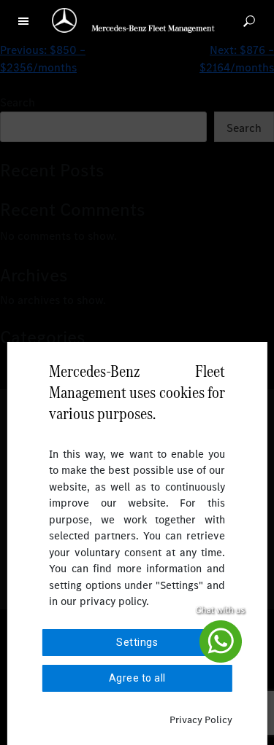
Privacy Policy (201, 720)
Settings (137, 642)
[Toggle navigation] (23, 20)
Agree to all (137, 678)
